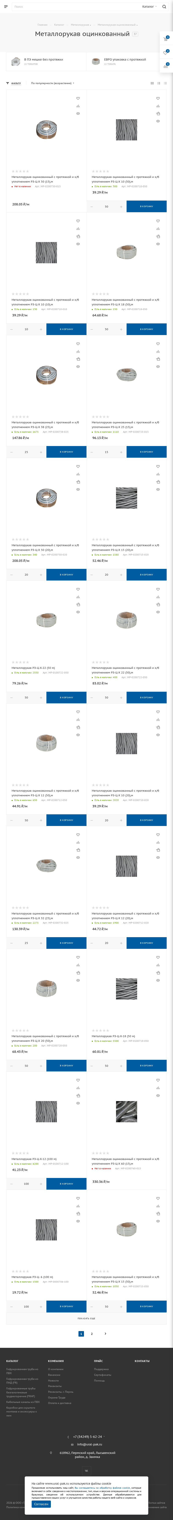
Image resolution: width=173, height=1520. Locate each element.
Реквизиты (55, 1386)
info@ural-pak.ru (89, 1444)
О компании (56, 1369)
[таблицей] (165, 83)
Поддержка (101, 1369)
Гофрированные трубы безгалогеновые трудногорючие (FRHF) (20, 1392)
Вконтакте (86, 1470)
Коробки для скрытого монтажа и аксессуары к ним (21, 1411)
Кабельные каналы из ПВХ (23, 1402)
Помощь (99, 1380)
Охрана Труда (56, 1397)
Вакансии (54, 1374)
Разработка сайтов (153, 1502)
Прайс (98, 1361)
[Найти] (163, 7)
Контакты (142, 1361)
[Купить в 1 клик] (158, 113)
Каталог (12, 1361)
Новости (53, 1380)
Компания (56, 1361)
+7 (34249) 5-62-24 (87, 1436)
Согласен (41, 1504)
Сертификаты (102, 1374)
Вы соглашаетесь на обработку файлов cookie (102, 1487)
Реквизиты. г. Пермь (60, 1391)
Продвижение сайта (154, 1507)
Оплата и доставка (59, 1403)
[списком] (159, 83)
